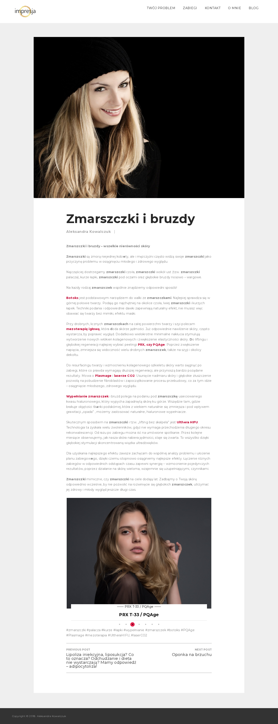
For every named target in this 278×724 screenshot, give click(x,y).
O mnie (234, 8)
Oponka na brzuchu (192, 654)
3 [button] (132, 624)
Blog (253, 8)
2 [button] (126, 624)
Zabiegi (190, 8)
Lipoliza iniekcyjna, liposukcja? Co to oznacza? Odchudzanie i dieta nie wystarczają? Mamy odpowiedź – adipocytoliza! (101, 660)
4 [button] (139, 624)
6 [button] (152, 624)
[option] (139, 559)
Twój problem (161, 8)
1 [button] (119, 624)
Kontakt (213, 8)
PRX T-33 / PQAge (139, 607)
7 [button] (158, 624)
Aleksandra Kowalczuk (88, 232)
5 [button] (145, 624)
